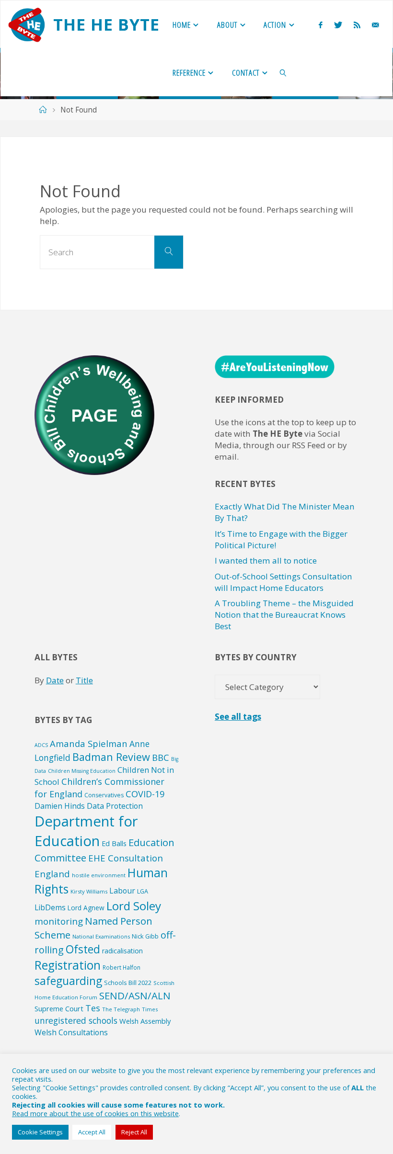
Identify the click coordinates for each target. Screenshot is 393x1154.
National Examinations (101, 936)
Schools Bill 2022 (127, 982)
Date (55, 680)
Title (84, 680)
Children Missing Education (82, 771)
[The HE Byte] (26, 24)
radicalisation (122, 950)
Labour (122, 890)
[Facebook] (320, 24)
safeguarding (68, 980)
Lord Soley (133, 906)
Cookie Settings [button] (40, 1132)
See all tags (238, 716)
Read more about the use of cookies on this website (95, 1113)
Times (150, 1009)
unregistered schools (76, 1020)
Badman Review (111, 757)
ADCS (41, 745)
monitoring (59, 921)
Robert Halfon (121, 967)
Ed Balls (114, 843)
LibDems (50, 907)
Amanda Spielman (88, 743)
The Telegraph (121, 1009)
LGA (142, 891)
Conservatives (104, 795)
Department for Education (86, 831)
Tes (92, 1008)
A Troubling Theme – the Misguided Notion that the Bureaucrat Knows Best (284, 615)
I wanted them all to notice (266, 560)
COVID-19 (145, 794)
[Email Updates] (375, 24)
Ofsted (83, 949)
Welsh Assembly (145, 1021)
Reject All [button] (134, 1132)
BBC (160, 757)
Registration (68, 965)
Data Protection (115, 806)
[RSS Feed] (357, 24)
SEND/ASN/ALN (135, 995)
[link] (284, 72)
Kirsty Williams (88, 891)
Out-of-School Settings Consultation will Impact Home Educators (283, 582)
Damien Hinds (60, 806)
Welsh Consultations (71, 1032)
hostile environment (99, 875)
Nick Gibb (145, 936)
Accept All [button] (91, 1132)
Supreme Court (59, 1008)
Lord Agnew (86, 907)
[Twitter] (338, 24)
